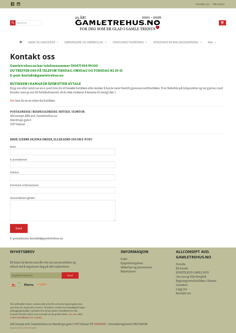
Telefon (14, 172)
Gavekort (182, 285)
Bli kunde (182, 268)
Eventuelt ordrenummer (24, 185)
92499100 (100, 324)
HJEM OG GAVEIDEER (41, 42)
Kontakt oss (183, 293)
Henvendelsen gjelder (22, 198)
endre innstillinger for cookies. (26, 317)
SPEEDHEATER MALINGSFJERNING (175, 42)
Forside (181, 264)
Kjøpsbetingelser (132, 263)
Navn (13, 146)
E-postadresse (18, 159)
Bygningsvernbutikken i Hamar (196, 280)
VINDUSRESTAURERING (128, 42)
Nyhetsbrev (128, 271)
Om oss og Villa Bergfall (191, 276)
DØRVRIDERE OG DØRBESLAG (83, 42)
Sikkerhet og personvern (136, 267)
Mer (210, 42)
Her (12, 100)
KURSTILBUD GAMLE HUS (192, 272)
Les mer (73, 314)
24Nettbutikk (30, 328)
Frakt (124, 259)
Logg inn (181, 289)
